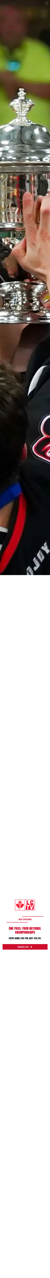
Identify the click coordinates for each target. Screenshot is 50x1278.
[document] (25, 639)
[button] (47, 3)
